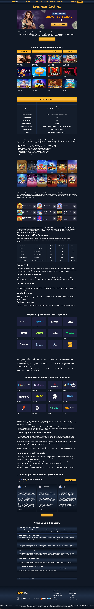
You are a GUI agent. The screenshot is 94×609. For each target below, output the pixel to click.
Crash (54, 51)
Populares (23, 51)
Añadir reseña (70, 480)
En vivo (38, 51)
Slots (69, 51)
